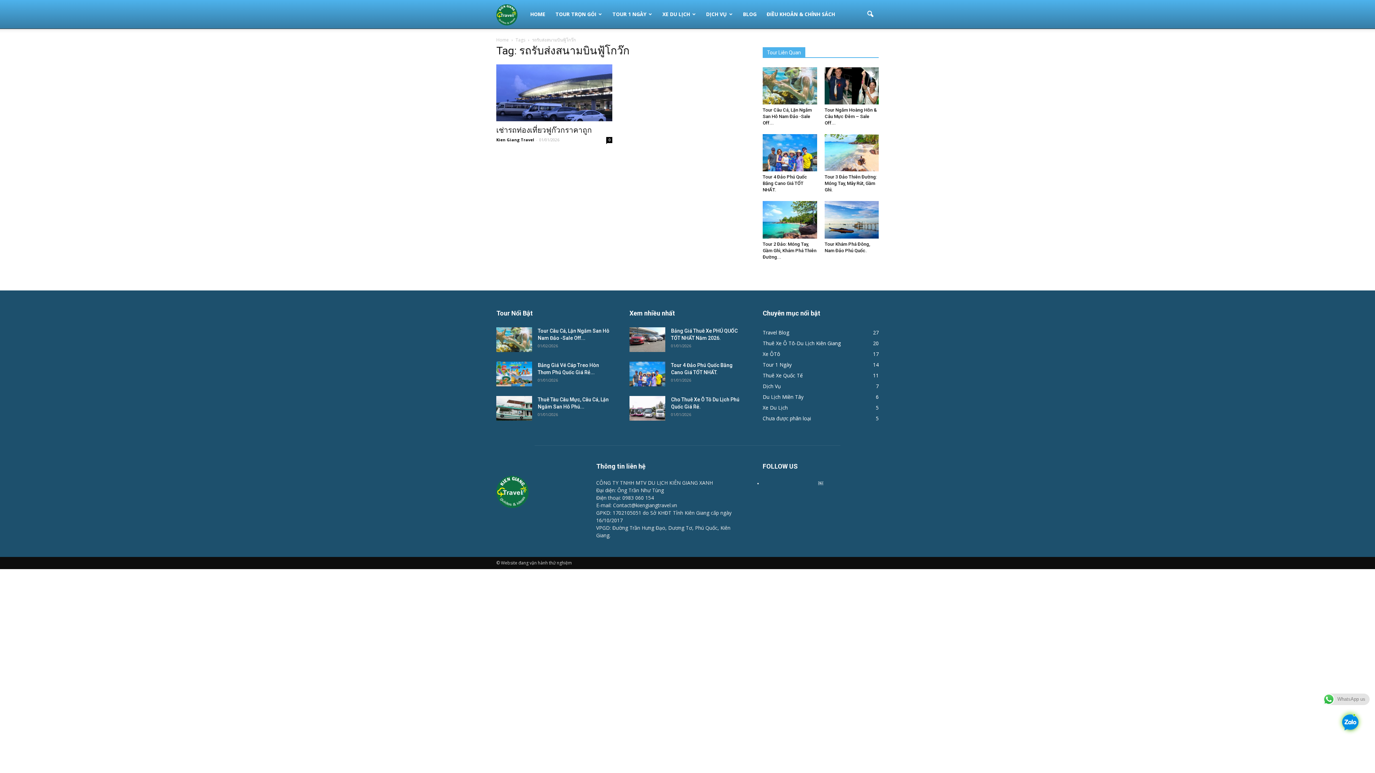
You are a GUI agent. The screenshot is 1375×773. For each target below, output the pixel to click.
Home (537, 14)
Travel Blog (776, 332)
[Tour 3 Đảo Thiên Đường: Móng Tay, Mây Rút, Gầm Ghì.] (852, 152)
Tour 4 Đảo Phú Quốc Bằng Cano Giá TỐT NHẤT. (785, 183)
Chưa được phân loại (787, 418)
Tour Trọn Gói (575, 14)
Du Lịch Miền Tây (783, 396)
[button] (870, 14)
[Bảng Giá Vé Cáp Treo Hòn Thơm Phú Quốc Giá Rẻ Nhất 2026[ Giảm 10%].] (514, 374)
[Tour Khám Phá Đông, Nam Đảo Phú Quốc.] (852, 219)
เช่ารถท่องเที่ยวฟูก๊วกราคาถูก (544, 130)
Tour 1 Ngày (629, 14)
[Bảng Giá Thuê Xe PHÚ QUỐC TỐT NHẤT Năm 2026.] (647, 339)
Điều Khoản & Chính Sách (801, 14)
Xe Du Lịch (676, 14)
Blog (750, 14)
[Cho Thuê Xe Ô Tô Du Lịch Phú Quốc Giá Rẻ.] (647, 408)
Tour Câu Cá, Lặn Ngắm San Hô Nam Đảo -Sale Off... (787, 116)
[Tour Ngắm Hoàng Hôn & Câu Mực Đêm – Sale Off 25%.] (852, 85)
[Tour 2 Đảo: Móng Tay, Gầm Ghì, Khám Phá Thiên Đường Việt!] (790, 219)
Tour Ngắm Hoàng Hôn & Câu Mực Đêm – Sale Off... (851, 116)
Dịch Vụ (716, 14)
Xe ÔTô (771, 354)
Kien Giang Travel (515, 139)
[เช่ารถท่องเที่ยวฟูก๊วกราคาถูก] (554, 92)
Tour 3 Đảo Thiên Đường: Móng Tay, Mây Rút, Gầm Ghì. (851, 183)
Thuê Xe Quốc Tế (783, 375)
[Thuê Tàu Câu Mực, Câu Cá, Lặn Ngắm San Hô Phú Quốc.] (514, 408)
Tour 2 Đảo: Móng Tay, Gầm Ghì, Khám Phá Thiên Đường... (789, 250)
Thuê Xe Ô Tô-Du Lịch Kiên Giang (802, 343)
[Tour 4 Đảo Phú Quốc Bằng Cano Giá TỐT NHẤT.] (790, 152)
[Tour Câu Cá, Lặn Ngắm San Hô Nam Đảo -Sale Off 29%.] (790, 85)
